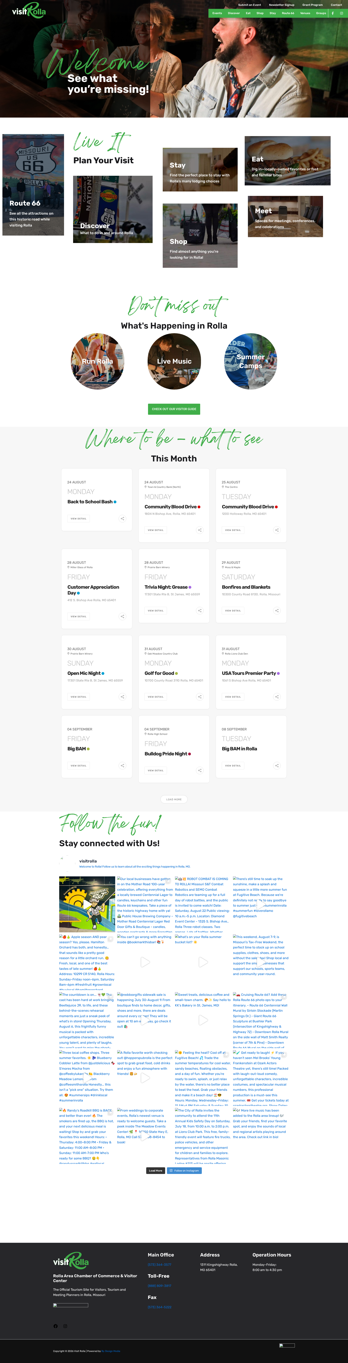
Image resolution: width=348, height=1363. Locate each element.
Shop (260, 13)
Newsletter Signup (281, 5)
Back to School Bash (90, 502)
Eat (248, 13)
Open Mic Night (83, 673)
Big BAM (76, 749)
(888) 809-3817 (159, 1286)
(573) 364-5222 (159, 1307)
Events (217, 13)
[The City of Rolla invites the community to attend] (203, 1136)
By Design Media (111, 1351)
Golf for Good (159, 673)
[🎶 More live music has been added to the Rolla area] (261, 1136)
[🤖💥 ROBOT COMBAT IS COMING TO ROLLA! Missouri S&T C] (203, 904)
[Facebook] (55, 1327)
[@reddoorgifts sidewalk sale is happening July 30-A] (145, 1020)
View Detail (78, 518)
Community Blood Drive (171, 507)
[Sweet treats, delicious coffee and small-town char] (203, 1020)
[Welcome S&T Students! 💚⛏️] (87, 904)
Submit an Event (249, 5)
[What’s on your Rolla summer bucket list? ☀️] (203, 962)
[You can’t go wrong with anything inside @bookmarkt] (145, 962)
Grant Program (312, 5)
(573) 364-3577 (159, 1265)
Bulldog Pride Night (166, 754)
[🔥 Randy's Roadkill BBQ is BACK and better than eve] (87, 1136)
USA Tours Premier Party (249, 673)
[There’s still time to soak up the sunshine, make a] (261, 904)
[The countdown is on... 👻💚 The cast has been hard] (87, 1020)
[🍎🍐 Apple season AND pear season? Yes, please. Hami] (87, 962)
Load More (174, 799)
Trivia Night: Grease (166, 587)
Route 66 (288, 13)
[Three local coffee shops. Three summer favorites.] (87, 1078)
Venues (305, 13)
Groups (321, 13)
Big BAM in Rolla (239, 749)
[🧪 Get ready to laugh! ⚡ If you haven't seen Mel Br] (261, 1078)
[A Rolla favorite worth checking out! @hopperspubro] (145, 1078)
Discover (234, 13)
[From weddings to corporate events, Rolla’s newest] (145, 1136)
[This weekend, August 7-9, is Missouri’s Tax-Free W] (261, 962)
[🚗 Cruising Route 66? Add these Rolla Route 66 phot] (261, 1020)
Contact (336, 5)
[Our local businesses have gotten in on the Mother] (145, 904)
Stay (273, 13)
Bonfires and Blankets (246, 587)
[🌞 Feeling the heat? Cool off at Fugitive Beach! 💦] (203, 1078)
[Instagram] (65, 1327)
